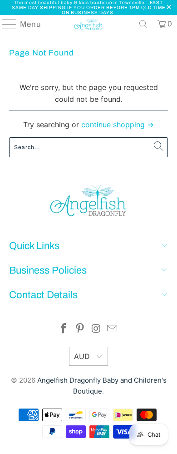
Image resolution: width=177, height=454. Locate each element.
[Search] (143, 24)
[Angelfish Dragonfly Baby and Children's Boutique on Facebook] (64, 329)
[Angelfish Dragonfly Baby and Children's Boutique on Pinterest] (80, 329)
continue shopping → (117, 124)
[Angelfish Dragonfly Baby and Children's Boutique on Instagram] (96, 329)
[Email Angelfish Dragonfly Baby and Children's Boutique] (112, 329)
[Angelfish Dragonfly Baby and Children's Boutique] (88, 24)
